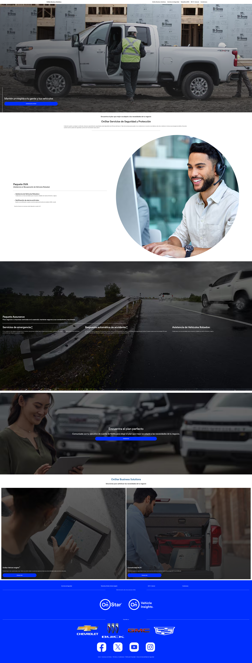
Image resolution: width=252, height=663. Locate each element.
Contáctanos (126, 438)
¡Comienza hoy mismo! (31, 103)
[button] (39, 194)
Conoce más (19, 575)
